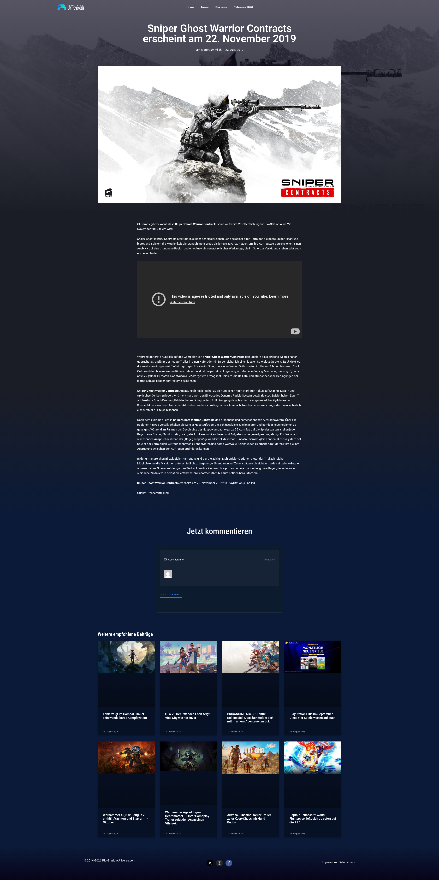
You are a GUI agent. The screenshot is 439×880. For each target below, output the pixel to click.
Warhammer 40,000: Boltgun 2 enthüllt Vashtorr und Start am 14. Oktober (126, 818)
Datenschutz (347, 862)
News (205, 7)
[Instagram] (219, 863)
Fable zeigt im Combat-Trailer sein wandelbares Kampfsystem (125, 716)
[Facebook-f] (229, 863)
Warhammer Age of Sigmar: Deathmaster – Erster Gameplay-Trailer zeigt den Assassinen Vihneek (187, 817)
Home (190, 7)
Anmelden (269, 559)
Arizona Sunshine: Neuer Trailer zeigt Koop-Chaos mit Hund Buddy (249, 818)
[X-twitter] (210, 863)
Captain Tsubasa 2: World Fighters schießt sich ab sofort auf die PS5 (312, 818)
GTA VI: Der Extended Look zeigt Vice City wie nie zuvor (187, 716)
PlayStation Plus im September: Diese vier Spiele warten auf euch (312, 716)
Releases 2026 (243, 7)
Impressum (329, 862)
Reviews (221, 7)
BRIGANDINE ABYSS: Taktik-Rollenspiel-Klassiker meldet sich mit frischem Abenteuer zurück (250, 717)
